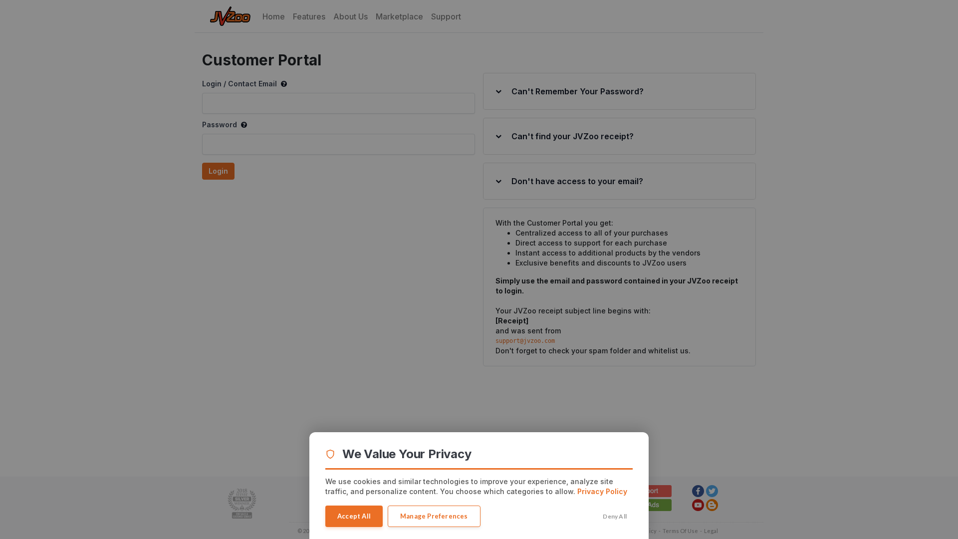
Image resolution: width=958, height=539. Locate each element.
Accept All (354, 516)
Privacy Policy (602, 491)
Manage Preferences (434, 516)
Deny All (615, 516)
